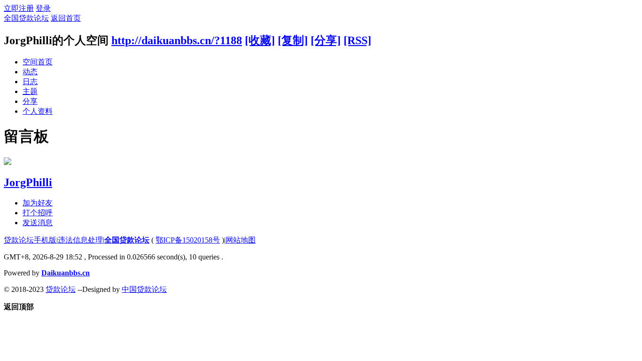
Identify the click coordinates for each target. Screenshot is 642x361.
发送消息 (38, 223)
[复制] (293, 40)
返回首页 (66, 18)
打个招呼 (38, 213)
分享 (30, 101)
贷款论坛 (61, 289)
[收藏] (260, 40)
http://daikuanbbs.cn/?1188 (176, 40)
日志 (30, 82)
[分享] (326, 40)
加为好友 (38, 203)
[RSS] (357, 40)
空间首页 (38, 62)
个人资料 (38, 111)
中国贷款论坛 (144, 289)
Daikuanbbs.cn (65, 273)
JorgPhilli (28, 182)
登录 (43, 8)
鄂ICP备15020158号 (188, 240)
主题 (30, 91)
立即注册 (19, 8)
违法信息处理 (80, 240)
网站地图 (241, 240)
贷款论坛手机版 (30, 240)
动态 (30, 72)
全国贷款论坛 (26, 18)
